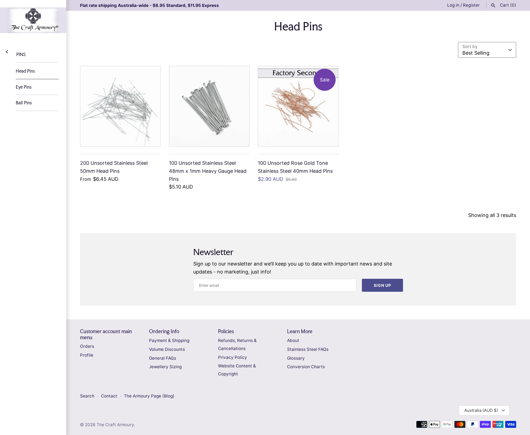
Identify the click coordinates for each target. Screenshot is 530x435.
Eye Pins (23, 87)
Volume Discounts (167, 349)
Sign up (382, 285)
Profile (86, 355)
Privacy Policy (232, 357)
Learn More (299, 331)
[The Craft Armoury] (33, 20)
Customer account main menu (106, 334)
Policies (226, 331)
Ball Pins (24, 102)
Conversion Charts (306, 366)
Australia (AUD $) (481, 410)
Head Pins (25, 71)
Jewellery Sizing (165, 366)
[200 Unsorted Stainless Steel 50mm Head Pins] (120, 106)
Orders (87, 346)
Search (87, 396)
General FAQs (162, 358)
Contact (109, 396)
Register (471, 5)
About (293, 340)
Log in (453, 5)
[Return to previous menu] (7, 51)
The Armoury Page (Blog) (149, 396)
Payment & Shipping (169, 340)
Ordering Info (164, 331)
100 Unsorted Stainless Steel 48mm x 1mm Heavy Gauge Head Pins (208, 171)
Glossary (296, 358)
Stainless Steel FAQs (307, 349)
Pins (21, 54)
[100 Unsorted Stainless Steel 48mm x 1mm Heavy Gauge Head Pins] (209, 106)
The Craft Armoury (115, 424)
